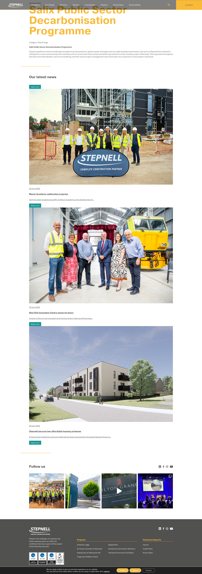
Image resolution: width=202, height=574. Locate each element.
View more (35, 87)
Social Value (118, 5)
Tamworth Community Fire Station (121, 553)
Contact (189, 5)
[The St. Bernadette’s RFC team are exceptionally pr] (155, 490)
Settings (149, 570)
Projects (104, 5)
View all (145, 545)
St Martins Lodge (83, 545)
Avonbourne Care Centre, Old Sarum (121, 549)
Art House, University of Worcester (89, 549)
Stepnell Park (113, 545)
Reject (135, 570)
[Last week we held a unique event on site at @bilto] (119, 490)
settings (107, 571)
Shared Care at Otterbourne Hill (88, 553)
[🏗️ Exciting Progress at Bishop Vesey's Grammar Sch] (46, 490)
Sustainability (135, 5)
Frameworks (90, 5)
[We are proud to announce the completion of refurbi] (82, 490)
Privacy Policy (148, 553)
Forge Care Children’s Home (87, 557)
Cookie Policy (148, 549)
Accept (122, 570)
